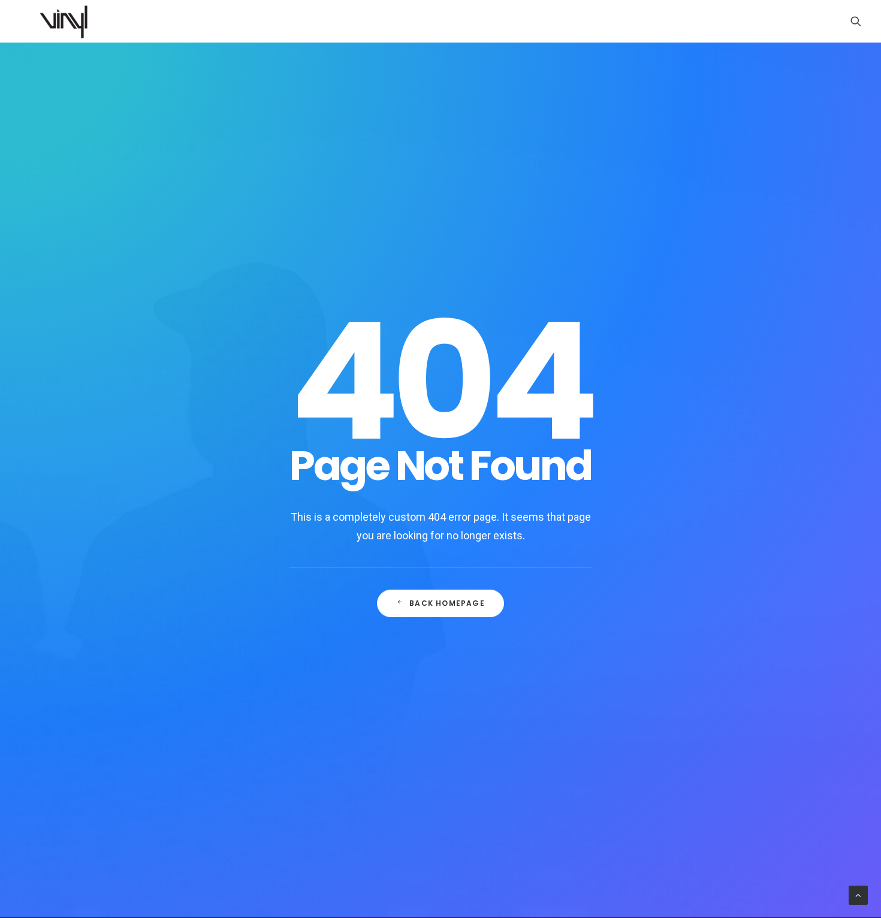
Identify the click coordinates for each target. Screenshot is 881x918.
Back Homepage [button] (447, 603)
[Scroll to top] (858, 894)
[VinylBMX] (67, 21)
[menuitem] (855, 21)
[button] (855, 21)
